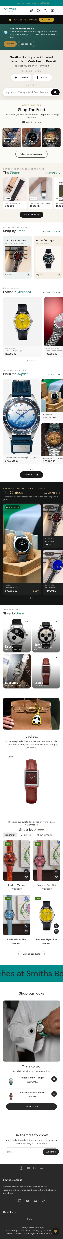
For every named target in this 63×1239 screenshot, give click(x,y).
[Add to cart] (26, 877)
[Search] (38, 10)
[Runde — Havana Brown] (11, 1096)
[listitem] (17, 257)
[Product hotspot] (31, 1031)
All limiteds (50, 493)
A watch (23, 77)
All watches (50, 231)
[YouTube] (28, 1168)
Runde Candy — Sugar (32, 1077)
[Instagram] (21, 1168)
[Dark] (51, 10)
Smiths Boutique (35, 1227)
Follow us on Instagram (31, 154)
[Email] (34, 1168)
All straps (51, 173)
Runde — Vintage (16, 885)
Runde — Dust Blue (16, 939)
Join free (10, 43)
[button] (31, 10)
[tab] (35, 933)
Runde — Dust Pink (46, 885)
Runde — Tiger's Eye (46, 939)
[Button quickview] (26, 871)
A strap (44, 77)
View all (52, 374)
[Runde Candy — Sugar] (11, 1081)
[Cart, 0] (45, 10)
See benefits (27, 44)
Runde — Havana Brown (32, 1092)
